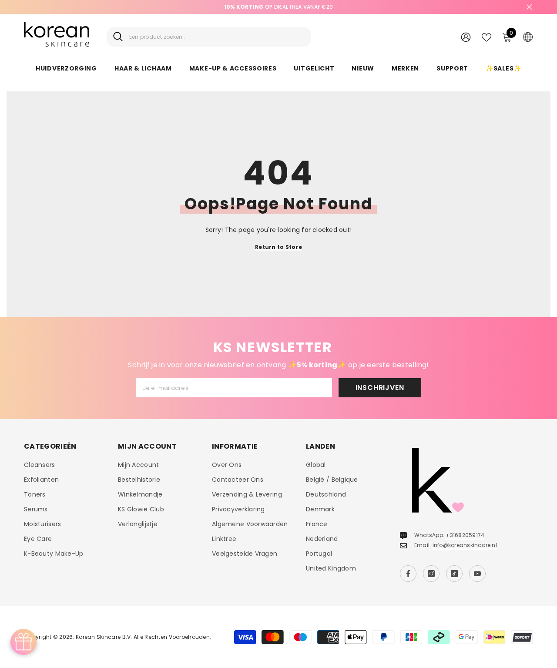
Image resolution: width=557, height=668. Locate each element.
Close (529, 7)
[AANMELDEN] (466, 37)
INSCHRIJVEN (380, 388)
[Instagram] (431, 573)
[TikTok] (454, 573)
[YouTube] (477, 573)
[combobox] (217, 37)
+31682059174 (465, 535)
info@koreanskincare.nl (465, 545)
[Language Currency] (528, 36)
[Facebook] (408, 573)
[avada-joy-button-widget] (23, 641)
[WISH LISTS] (486, 36)
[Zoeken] (209, 37)
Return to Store (278, 247)
